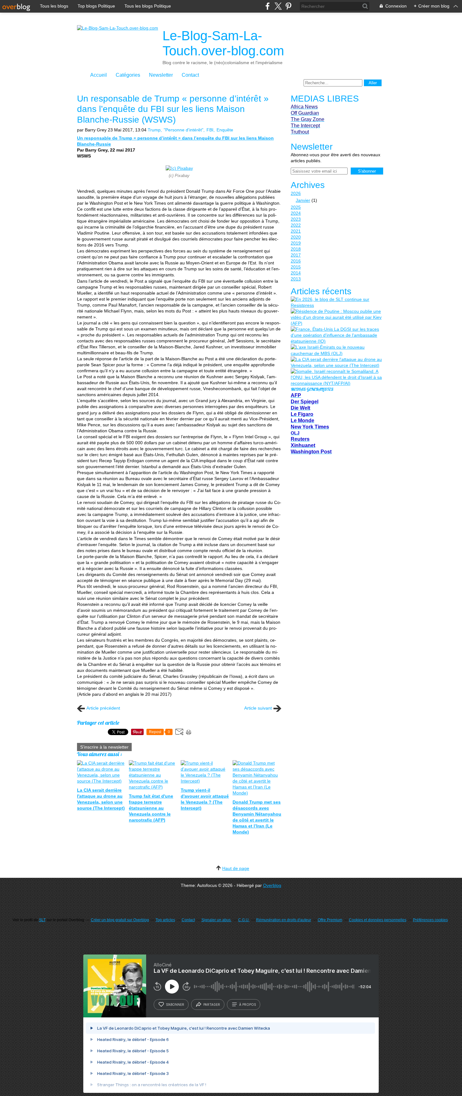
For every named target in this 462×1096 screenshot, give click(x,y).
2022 (296, 225)
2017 (296, 254)
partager (211, 1004)
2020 (296, 237)
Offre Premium (330, 920)
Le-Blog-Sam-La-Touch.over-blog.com (223, 43)
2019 (296, 243)
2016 (296, 260)
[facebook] (268, 6)
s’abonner (175, 1004)
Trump (154, 129)
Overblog (272, 885)
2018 (296, 249)
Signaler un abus (216, 920)
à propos (247, 1004)
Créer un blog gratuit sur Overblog (120, 920)
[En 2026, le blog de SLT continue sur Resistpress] (336, 302)
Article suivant (258, 708)
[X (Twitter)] (278, 6)
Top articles (165, 920)
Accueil (98, 75)
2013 (296, 278)
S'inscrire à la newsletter (104, 747)
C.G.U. (244, 920)
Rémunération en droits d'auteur (283, 920)
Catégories (128, 75)
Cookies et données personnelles (377, 920)
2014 (296, 272)
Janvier (303, 200)
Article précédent (103, 708)
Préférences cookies (430, 920)
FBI (209, 129)
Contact (190, 75)
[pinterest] (288, 6)
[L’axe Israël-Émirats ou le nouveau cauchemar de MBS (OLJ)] (336, 350)
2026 (296, 193)
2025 (296, 207)
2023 (296, 219)
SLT (42, 920)
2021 (296, 231)
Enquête (225, 129)
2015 (296, 266)
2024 (296, 213)
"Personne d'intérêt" (183, 129)
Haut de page (235, 868)
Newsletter (161, 75)
